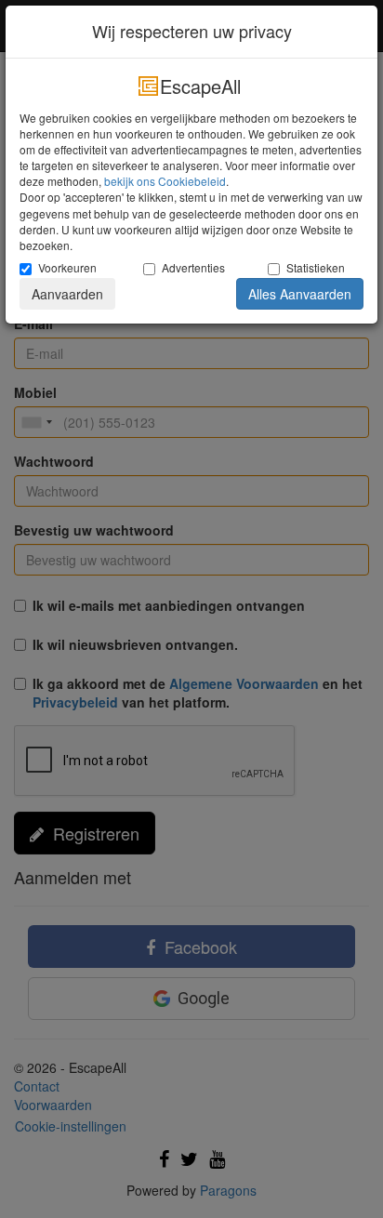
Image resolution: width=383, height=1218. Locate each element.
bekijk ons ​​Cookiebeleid (165, 181)
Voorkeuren (67, 267)
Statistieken (315, 267)
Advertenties (193, 267)
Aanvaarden (67, 294)
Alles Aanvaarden (299, 294)
